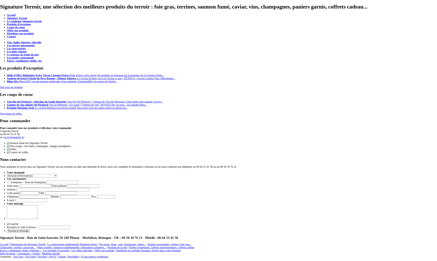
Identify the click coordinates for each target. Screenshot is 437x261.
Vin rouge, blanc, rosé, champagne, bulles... (122, 244)
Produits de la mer (117, 247)
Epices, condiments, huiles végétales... (20, 250)
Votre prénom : (60, 185)
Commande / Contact (28, 253)
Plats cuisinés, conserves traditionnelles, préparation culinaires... (71, 247)
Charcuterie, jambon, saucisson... (18, 247)
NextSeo (42, 256)
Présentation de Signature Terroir (28, 244)
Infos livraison (7, 253)
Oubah (62, 256)
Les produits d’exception (56, 250)
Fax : (94, 196)
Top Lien (18, 256)
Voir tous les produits (11, 87)
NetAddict (73, 256)
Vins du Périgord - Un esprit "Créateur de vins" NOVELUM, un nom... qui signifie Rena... (77, 104)
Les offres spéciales (82, 250)
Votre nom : (13, 185)
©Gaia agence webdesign (94, 256)
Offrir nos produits (104, 250)
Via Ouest (30, 256)
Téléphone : (13, 196)
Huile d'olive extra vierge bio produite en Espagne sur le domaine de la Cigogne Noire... (85, 75)
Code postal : (14, 193)
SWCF (52, 256)
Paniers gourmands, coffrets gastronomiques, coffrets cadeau (161, 247)
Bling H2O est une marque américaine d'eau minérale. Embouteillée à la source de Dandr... (62, 81)
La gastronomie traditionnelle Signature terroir (72, 244)
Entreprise (16, 182)
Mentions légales (51, 253)
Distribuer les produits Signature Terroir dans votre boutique (148, 250)
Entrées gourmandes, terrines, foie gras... (170, 244)
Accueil (4, 244)
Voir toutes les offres (11, 113)
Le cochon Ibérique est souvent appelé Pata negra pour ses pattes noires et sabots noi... (67, 107)
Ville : (42, 193)
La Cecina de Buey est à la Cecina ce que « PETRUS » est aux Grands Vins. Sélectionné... (91, 78)
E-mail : (11, 200)
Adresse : (12, 189)
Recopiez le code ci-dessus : (22, 227)
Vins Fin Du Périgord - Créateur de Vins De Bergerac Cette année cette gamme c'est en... (85, 101)
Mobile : (55, 196)
